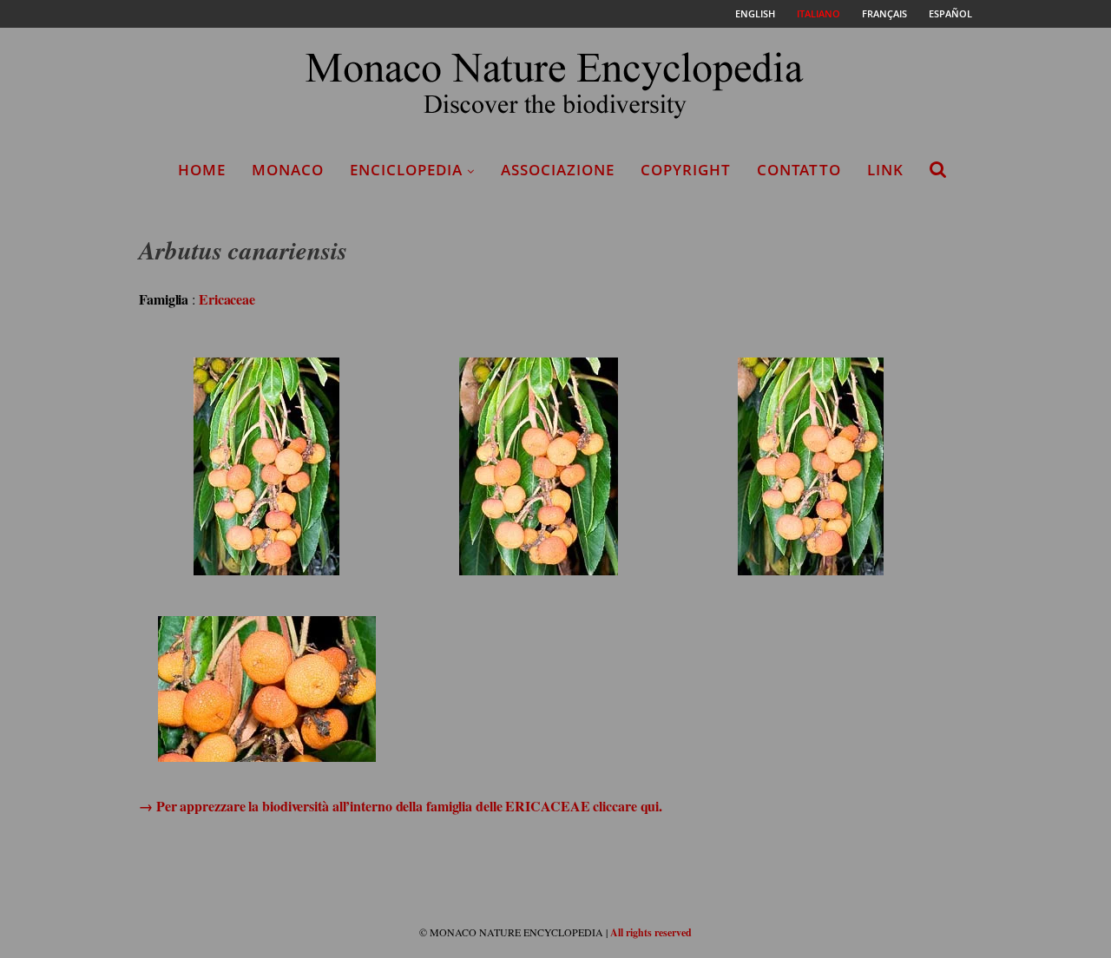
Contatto (799, 170)
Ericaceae (227, 299)
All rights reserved (651, 932)
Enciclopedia (406, 170)
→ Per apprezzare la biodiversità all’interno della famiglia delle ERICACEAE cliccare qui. (400, 806)
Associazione (558, 170)
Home (202, 170)
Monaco (288, 170)
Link (885, 170)
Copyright (686, 170)
